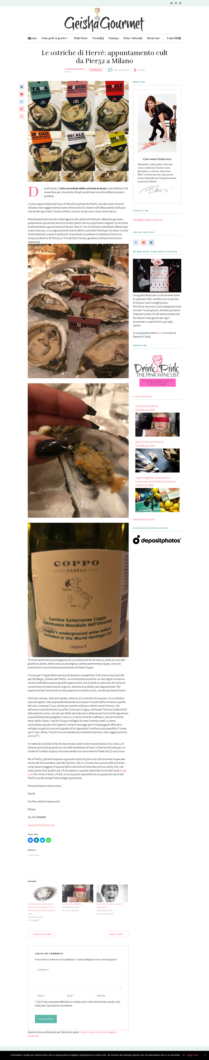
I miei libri (174, 38)
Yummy (113, 38)
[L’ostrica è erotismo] (77, 893)
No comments (121, 69)
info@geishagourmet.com (148, 219)
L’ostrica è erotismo (72, 903)
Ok (183, 1055)
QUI (159, 333)
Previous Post (42, 934)
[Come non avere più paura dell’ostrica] (112, 893)
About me (153, 38)
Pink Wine (81, 38)
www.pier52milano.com (41, 825)
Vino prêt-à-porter (54, 38)
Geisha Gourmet (75, 68)
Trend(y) (98, 38)
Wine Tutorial (132, 38)
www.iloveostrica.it (144, 519)
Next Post (116, 934)
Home (33, 38)
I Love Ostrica (142, 396)
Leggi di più (192, 1055)
